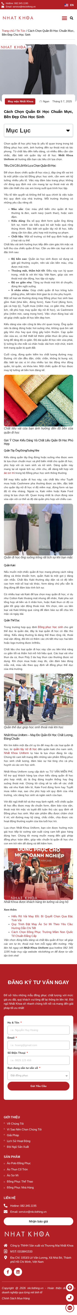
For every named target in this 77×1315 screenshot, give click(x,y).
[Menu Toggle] (64, 18)
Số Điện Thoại (16, 1052)
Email (11, 1037)
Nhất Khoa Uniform (16, 753)
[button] (71, 18)
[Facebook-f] (8, 1272)
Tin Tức (21, 30)
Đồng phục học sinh (50, 627)
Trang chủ (8, 30)
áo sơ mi (9, 472)
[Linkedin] (18, 1272)
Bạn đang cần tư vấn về (23, 1068)
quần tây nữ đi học (25, 749)
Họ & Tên (13, 1022)
